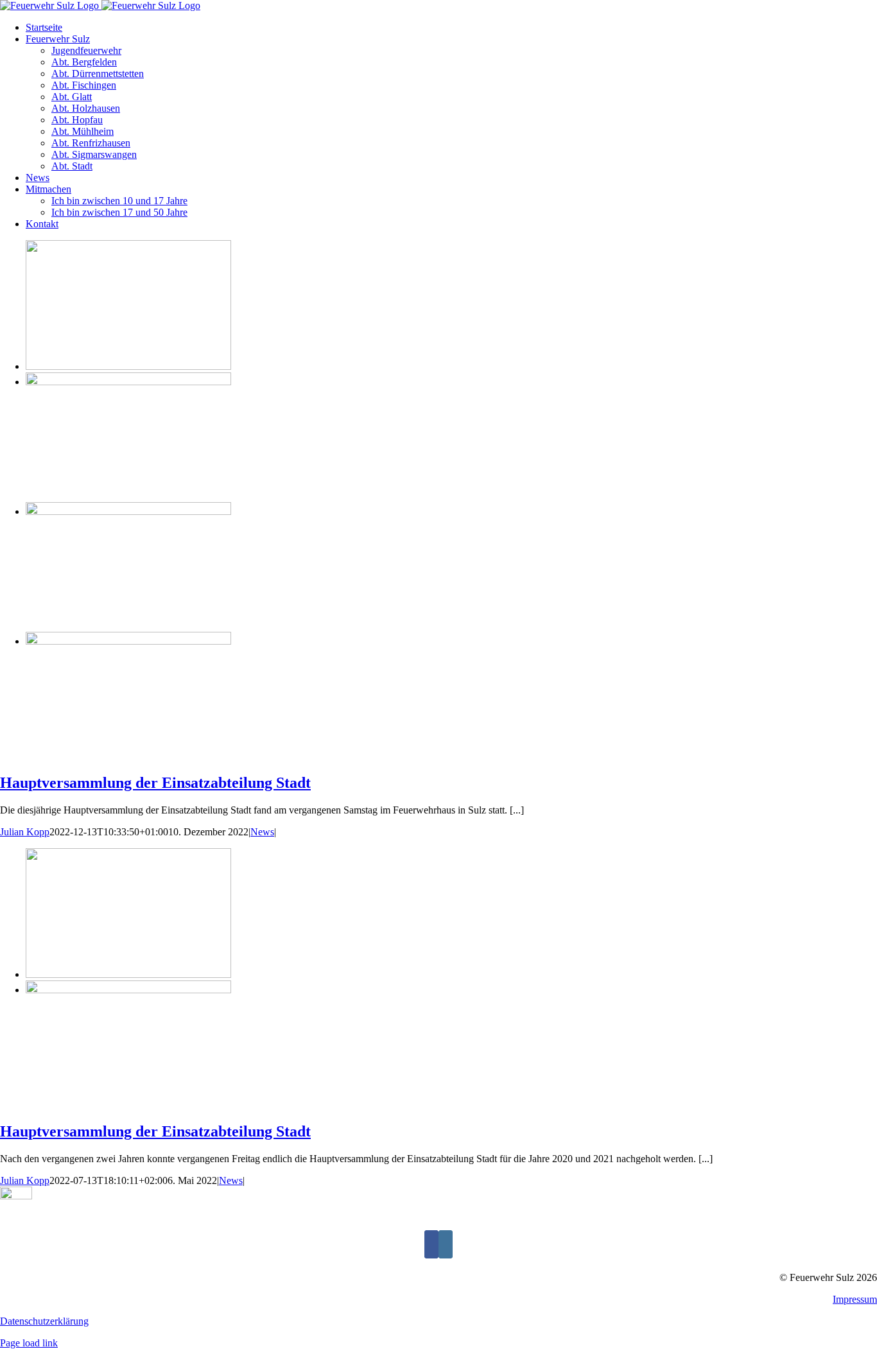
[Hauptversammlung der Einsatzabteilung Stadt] (128, 366)
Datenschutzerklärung (44, 1321)
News (262, 831)
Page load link (29, 1342)
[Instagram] (445, 1244)
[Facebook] (431, 1244)
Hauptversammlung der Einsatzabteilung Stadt (155, 782)
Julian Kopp (24, 831)
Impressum (855, 1299)
